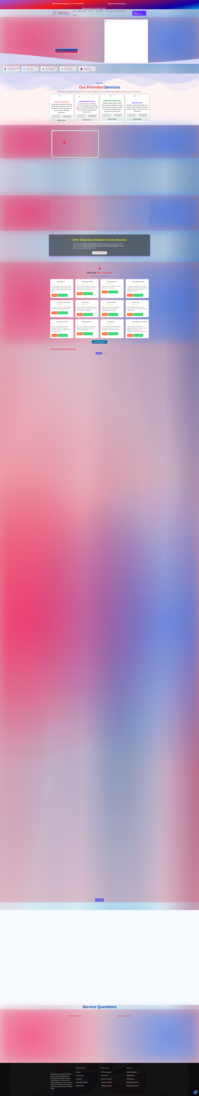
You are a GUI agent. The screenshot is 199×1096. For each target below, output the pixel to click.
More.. (75, 15)
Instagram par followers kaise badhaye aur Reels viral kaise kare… (78, 411)
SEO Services (130, 1079)
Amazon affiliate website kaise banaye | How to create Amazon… (78, 771)
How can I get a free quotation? (188, 1083)
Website (55, 295)
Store (107, 11)
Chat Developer (63, 295)
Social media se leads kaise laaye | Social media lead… (73, 471)
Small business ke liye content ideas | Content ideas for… (74, 651)
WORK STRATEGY (82, 11)
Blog (112, 11)
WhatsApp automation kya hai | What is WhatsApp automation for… (78, 531)
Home (74, 11)
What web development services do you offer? (188, 1080)
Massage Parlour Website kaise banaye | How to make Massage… (78, 891)
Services (91, 11)
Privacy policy (80, 1075)
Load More (99, 900)
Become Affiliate (120, 11)
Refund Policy (80, 1085)
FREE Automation (106, 1072)
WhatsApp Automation (133, 1082)
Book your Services (106, 1079)
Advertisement (130, 1075)
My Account (104, 1075)
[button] (94, 11)
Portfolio (99, 11)
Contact (78, 1072)
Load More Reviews (99, 342)
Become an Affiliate (106, 1082)
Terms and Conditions (82, 1082)
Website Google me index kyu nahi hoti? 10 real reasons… (75, 711)
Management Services (133, 1085)
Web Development (132, 1072)
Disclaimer (79, 1079)
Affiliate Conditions (106, 1085)
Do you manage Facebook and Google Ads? (188, 1087)
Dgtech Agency (63, 12)
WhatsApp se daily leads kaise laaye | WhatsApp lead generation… (78, 591)
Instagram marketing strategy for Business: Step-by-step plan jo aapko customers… (85, 831)
